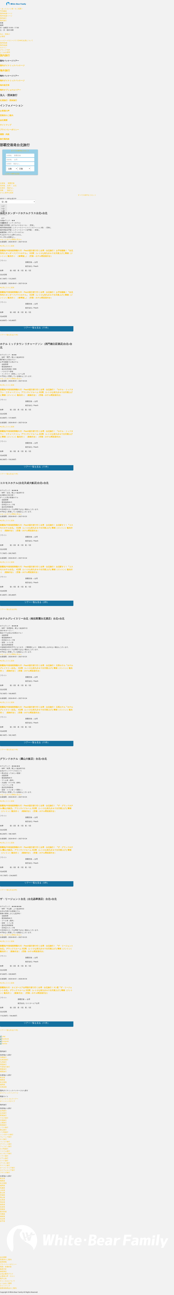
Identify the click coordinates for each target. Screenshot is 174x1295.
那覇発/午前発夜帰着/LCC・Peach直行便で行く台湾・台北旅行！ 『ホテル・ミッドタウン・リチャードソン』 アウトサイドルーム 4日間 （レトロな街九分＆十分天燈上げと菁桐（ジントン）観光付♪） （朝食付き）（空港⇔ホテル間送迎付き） (36, 434)
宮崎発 (2, 1209)
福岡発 (2, 1084)
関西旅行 (3, 1071)
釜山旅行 (3, 1130)
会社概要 (4, 120)
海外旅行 (3, 20)
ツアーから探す (3, 209)
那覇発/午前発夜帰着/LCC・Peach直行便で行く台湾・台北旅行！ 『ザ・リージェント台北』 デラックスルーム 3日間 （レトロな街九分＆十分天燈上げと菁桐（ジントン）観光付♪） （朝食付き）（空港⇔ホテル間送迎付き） (36, 948)
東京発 (2, 1077)
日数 (1, 190)
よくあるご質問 (6, 1283)
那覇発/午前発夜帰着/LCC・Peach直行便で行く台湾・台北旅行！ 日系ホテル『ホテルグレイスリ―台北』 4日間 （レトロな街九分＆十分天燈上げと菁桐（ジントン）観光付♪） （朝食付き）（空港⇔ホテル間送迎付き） (36, 710)
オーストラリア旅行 (7, 1168)
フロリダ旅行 (5, 1172)
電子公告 (3, 1278)
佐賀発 (2, 1207)
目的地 (9, 159)
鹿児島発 (3, 1211)
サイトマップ (5, 124)
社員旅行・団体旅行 (8, 100)
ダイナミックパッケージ (9, 1093)
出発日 (9, 164)
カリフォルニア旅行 (7, 1170)
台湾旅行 (3, 1110)
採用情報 (3, 1262)
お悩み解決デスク (6, 1274)
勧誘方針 (3, 1269)
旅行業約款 (4, 139)
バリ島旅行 (4, 1132)
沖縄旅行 (3, 1057)
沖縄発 (2, 1214)
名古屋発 (3, 1082)
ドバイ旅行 (4, 1160)
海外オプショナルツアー (10, 90)
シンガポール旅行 (6, 1134)
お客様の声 (4, 110)
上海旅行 (3, 1122)
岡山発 (2, 1197)
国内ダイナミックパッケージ (12, 65)
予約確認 (3, 11)
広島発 (2, 1200)
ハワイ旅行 (4, 1156)
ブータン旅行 (5, 1163)
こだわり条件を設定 (12, 173)
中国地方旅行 (5, 1067)
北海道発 (3, 1087)
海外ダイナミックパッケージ (12, 80)
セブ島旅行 (4, 1149)
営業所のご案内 (6, 115)
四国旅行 (3, 1064)
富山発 (2, 1192)
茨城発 (2, 1195)
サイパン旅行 (5, 1165)
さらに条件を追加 (6, 192)
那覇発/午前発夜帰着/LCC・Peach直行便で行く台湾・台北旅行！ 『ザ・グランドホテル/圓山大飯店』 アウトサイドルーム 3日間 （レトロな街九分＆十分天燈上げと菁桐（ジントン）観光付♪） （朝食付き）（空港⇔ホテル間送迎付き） (36, 808)
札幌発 (2, 1188)
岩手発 (2, 1221)
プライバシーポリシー (9, 129)
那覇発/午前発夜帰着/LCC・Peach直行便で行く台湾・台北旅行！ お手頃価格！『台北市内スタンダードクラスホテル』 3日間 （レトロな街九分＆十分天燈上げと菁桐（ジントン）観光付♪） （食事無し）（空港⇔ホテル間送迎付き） (36, 253)
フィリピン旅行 (6, 1146)
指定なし (16, 164)
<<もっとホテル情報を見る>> (11, 239)
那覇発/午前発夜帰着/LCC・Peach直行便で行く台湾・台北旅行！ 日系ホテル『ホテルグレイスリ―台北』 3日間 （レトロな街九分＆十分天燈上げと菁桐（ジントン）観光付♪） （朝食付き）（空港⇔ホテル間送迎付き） (36, 668)
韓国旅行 (3, 1125)
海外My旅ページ (6, 16)
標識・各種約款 (6, 1266)
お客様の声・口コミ (7, 1276)
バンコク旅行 (5, 1141)
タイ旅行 (3, 1139)
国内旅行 (3, 18)
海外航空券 (4, 85)
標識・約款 (4, 134)
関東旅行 (3, 1069)
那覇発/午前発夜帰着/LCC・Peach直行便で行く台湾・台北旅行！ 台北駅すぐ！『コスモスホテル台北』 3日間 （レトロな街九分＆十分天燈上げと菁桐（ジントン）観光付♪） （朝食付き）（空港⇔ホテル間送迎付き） (36, 528)
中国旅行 (3, 1120)
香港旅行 (3, 1115)
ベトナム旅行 (5, 1151)
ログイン (3, 47)
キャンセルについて (7, 1281)
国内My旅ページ (6, 13)
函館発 (2, 1216)
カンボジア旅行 (6, 1153)
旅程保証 (3, 1271)
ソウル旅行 (4, 1127)
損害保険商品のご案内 (8, 1288)
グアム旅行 (4, 1158)
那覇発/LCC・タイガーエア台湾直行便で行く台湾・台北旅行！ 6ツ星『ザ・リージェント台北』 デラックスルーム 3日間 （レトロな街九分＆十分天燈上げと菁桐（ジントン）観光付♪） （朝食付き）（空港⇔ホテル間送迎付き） (36, 990)
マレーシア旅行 (6, 1137)
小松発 (2, 1190)
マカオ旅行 (4, 1118)
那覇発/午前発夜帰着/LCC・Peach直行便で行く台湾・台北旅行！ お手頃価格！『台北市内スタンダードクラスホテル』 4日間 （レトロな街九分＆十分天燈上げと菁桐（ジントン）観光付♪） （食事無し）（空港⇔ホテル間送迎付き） (36, 295)
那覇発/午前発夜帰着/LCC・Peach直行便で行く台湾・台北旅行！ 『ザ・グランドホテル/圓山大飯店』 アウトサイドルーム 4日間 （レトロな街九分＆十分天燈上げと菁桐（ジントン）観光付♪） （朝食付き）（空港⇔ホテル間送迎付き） (36, 850)
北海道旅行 (4, 1059)
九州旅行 (3, 1062)
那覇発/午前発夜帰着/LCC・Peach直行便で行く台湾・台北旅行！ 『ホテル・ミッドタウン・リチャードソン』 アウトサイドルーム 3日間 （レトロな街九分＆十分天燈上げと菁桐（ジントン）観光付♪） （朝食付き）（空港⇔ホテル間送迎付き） (36, 392)
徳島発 (2, 1204)
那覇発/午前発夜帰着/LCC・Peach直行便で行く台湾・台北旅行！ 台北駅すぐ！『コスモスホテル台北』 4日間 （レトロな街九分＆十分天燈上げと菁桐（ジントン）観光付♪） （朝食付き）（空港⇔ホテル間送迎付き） (36, 569)
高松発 (2, 1202)
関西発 (2, 1080)
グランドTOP (5, 50)
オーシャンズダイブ (7, 1101)
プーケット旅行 (6, 1144)
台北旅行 (3, 1113)
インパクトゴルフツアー (9, 1099)
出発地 (9, 155)
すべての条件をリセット (20, 150)
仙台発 (2, 1219)
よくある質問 (5, 52)
